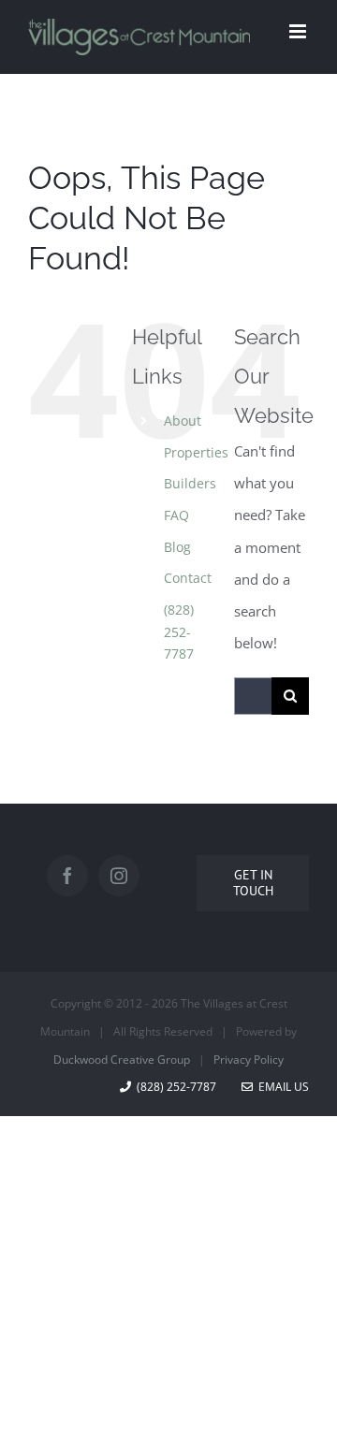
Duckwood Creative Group (121, 1059)
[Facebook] (67, 875)
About (182, 420)
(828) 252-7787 (179, 632)
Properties (196, 452)
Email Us (281, 1087)
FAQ (176, 515)
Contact (188, 578)
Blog (177, 547)
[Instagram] (118, 875)
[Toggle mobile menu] (299, 31)
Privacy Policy (248, 1059)
